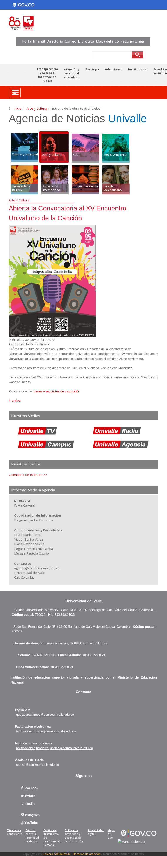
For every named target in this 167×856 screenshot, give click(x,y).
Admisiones (113, 69)
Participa (92, 69)
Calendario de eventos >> (28, 474)
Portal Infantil (33, 41)
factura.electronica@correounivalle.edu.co (46, 731)
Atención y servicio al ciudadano (72, 73)
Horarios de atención (87, 854)
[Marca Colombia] (131, 841)
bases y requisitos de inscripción (57, 391)
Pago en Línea (132, 41)
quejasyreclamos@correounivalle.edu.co (45, 714)
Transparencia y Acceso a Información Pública (47, 75)
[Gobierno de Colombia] (138, 833)
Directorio (55, 41)
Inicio (17, 108)
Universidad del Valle (57, 854)
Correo (70, 41)
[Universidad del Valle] (55, 22)
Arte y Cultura (36, 108)
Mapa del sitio (107, 41)
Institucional (137, 69)
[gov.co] (23, 5)
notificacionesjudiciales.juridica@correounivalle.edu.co (54, 748)
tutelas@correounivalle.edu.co (37, 765)
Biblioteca (86, 41)
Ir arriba (15, 400)
